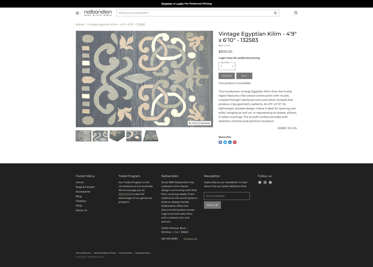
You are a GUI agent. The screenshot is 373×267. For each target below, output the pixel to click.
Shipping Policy (142, 253)
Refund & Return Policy (105, 253)
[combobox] (193, 13)
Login (180, 3)
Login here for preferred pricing (239, 58)
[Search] (275, 13)
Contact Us (190, 238)
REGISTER (124, 194)
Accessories (83, 191)
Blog (79, 196)
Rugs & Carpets (85, 186)
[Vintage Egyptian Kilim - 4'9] (100, 136)
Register (166, 3)
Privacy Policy (125, 253)
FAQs (79, 205)
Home (80, 24)
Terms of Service (83, 253)
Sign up (212, 205)
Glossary (81, 200)
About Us (81, 210)
